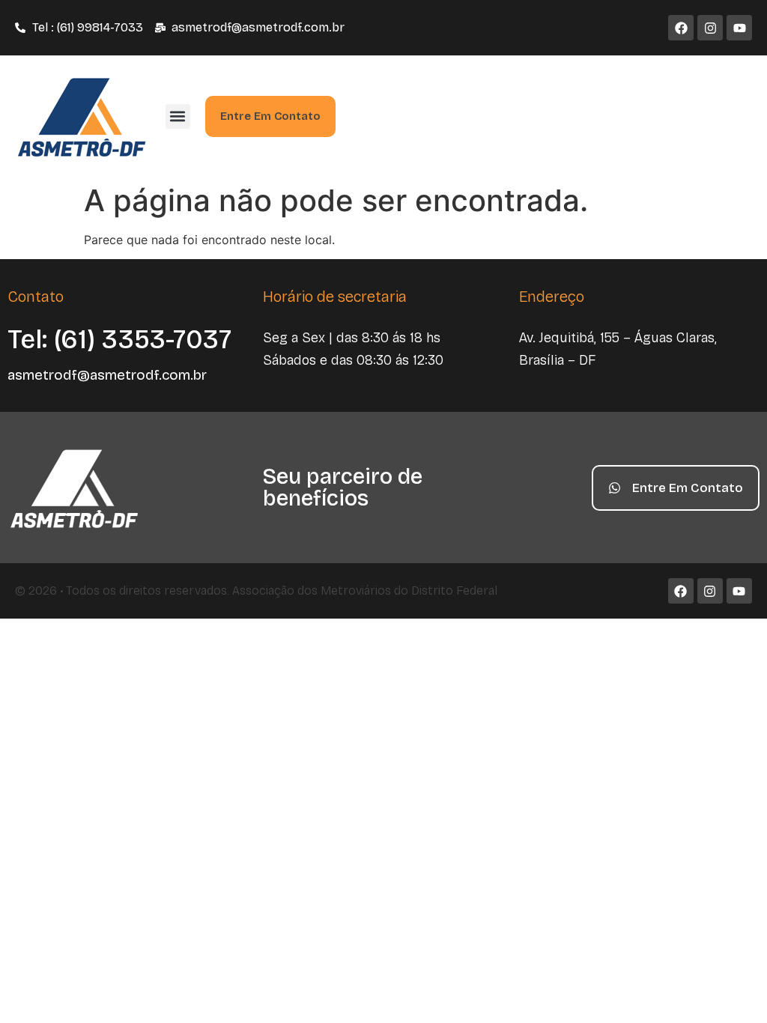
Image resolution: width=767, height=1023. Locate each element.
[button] (178, 116)
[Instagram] (710, 27)
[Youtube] (739, 27)
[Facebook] (681, 27)
